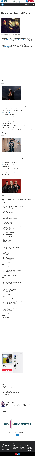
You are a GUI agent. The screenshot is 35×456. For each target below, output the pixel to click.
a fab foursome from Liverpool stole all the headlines (14, 39)
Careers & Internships (16, 447)
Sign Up (17, 434)
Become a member (23, 445)
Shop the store (22, 447)
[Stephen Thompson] (3, 404)
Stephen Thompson (7, 15)
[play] (2, 4)
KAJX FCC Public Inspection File (29, 448)
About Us (14, 445)
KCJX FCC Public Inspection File (29, 450)
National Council (22, 448)
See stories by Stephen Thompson (12, 407)
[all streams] (33, 4)
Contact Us (14, 448)
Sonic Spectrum (7, 46)
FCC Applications (29, 447)
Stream (20, 108)
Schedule (28, 445)
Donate (31, 1)
